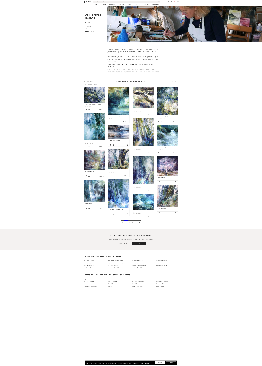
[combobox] (92, 84)
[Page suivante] (139, 222)
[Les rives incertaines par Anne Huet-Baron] (94, 160)
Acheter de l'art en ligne (112, 43)
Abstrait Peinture (112, 283)
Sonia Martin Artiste (89, 260)
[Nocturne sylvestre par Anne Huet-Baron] (94, 191)
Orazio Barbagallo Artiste (162, 260)
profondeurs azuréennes (138, 211)
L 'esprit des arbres (162, 208)
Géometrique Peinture (137, 286)
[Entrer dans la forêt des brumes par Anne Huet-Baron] (118, 193)
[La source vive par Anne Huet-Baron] (143, 97)
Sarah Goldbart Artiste (161, 265)
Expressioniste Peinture (138, 281)
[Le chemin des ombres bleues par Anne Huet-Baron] (94, 126)
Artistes (129, 4)
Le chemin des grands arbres (115, 170)
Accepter (160, 362)
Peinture (97, 4)
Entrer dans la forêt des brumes (116, 209)
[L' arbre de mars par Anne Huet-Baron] (167, 166)
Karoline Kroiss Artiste (89, 263)
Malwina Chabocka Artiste (138, 260)
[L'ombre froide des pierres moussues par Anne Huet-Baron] (94, 95)
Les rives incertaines (89, 171)
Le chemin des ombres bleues (91, 142)
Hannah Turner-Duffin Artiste (139, 265)
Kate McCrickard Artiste (138, 263)
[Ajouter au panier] (103, 109)
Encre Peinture (87, 283)
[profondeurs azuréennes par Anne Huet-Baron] (143, 202)
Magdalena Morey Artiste (114, 265)
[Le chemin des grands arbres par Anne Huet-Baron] (118, 159)
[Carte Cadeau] (168, 1)
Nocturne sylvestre (89, 203)
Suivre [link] (88, 26)
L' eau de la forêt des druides (164, 147)
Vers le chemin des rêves (138, 148)
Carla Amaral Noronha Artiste (115, 260)
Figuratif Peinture (136, 283)
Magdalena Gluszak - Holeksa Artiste (117, 263)
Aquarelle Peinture (112, 281)
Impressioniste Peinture (162, 281)
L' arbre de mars (161, 177)
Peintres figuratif (127, 43)
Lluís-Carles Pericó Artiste (90, 267)
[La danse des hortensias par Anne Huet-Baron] (167, 101)
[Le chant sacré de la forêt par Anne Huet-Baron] (143, 170)
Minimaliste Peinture (161, 283)
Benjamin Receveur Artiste (162, 267)
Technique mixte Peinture (90, 286)
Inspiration (137, 4)
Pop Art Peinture (160, 286)
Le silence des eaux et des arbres (116, 116)
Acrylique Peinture (88, 279)
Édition (104, 4)
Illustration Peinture (161, 279)
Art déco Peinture (112, 286)
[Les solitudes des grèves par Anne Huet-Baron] (118, 132)
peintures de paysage (131, 71)
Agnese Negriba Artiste (113, 267)
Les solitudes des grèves (114, 140)
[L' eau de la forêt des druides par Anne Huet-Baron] (167, 135)
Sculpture (121, 4)
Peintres (120, 43)
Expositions (146, 4)
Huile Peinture (111, 279)
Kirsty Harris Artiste (89, 265)
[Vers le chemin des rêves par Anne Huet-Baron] (143, 132)
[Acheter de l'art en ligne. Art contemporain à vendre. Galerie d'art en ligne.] (87, 2)
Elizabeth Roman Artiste (162, 263)
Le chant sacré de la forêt (139, 186)
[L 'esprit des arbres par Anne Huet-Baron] (167, 196)
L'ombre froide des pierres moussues (93, 104)
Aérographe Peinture (89, 281)
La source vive (136, 110)
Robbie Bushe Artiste (137, 267)
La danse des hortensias (163, 116)
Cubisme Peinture (136, 279)
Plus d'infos (123, 243)
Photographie (112, 4)
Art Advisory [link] (155, 4)
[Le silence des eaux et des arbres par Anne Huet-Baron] (118, 101)
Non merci (170, 362)
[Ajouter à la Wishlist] (86, 109)
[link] (159, 2)
